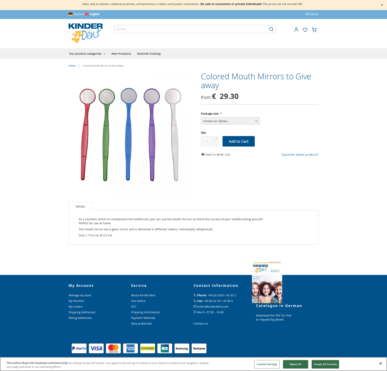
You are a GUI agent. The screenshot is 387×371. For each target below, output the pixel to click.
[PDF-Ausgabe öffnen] (267, 282)
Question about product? (300, 154)
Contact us (201, 323)
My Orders (76, 306)
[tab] (80, 206)
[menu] (193, 53)
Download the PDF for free (273, 315)
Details (80, 206)
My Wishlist (76, 301)
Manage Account (80, 295)
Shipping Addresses (82, 312)
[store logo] (86, 33)
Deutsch (79, 14)
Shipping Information (145, 312)
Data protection (141, 323)
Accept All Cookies (325, 364)
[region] (193, 364)
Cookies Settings (267, 364)
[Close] (380, 363)
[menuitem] (87, 53)
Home (72, 65)
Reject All (295, 364)
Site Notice (138, 301)
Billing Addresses (80, 318)
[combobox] (195, 29)
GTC (133, 306)
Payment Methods (143, 318)
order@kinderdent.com (213, 306)
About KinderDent (143, 295)
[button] (296, 29)
